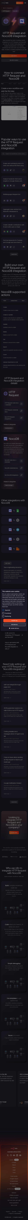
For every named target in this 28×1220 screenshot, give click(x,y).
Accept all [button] (15, 620)
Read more (5, 606)
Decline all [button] (14, 624)
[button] (14, 628)
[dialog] (14, 610)
